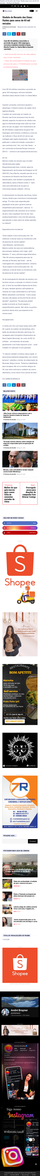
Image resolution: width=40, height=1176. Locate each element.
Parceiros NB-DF (14, 1174)
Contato (34, 1174)
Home (6, 1174)
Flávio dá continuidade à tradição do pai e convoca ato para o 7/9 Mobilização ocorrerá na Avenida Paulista (20, 64)
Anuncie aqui (25, 1174)
